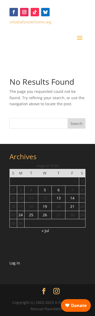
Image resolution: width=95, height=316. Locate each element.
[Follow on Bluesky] (45, 12)
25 (31, 214)
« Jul (45, 230)
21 (72, 206)
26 (45, 214)
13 (58, 197)
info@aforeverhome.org (30, 21)
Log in (15, 262)
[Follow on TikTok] (35, 12)
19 (45, 206)
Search (76, 123)
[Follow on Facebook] (14, 12)
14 (72, 197)
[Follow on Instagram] (24, 12)
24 (20, 214)
